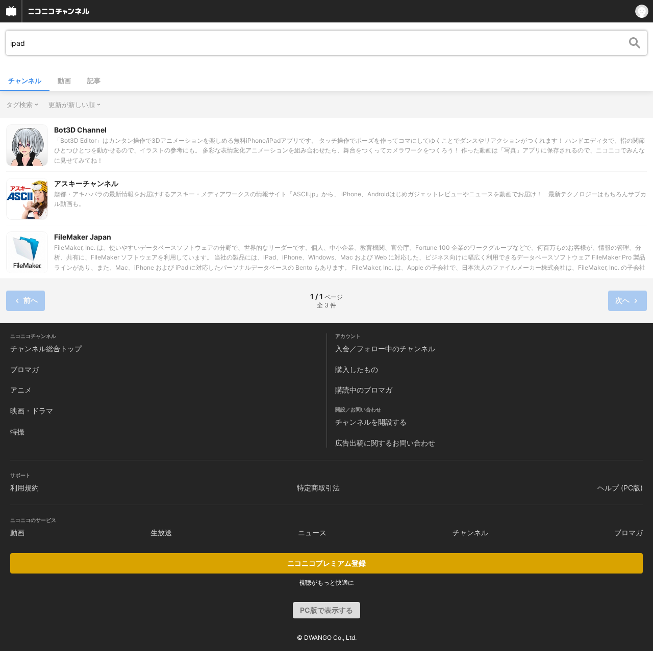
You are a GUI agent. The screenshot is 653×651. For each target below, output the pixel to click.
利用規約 (24, 487)
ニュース (312, 532)
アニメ (21, 389)
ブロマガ (24, 369)
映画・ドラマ (31, 410)
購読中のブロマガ (363, 389)
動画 (64, 80)
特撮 (17, 431)
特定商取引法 (318, 487)
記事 (94, 80)
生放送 (161, 532)
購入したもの (356, 369)
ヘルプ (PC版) (620, 487)
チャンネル (24, 80)
